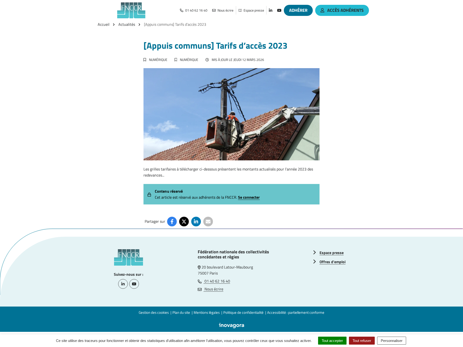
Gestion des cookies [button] (154, 312)
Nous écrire (213, 289)
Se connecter (249, 197)
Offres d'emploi (333, 262)
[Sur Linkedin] (196, 221)
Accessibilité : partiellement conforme (295, 312)
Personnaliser (391, 341)
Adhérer (298, 10)
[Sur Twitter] (184, 221)
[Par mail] (208, 221)
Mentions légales (207, 312)
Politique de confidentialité (243, 312)
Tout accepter (332, 341)
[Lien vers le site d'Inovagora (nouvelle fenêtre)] (231, 325)
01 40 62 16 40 (217, 281)
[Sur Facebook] (172, 221)
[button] (450, 334)
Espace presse (332, 252)
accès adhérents (345, 10)
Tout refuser (362, 341)
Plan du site (181, 312)
